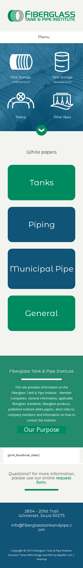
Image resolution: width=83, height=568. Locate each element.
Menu (44, 37)
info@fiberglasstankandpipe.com (41, 527)
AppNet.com (65, 555)
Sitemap (42, 559)
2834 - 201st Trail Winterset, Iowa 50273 (42, 513)
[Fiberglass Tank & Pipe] (41, 16)
